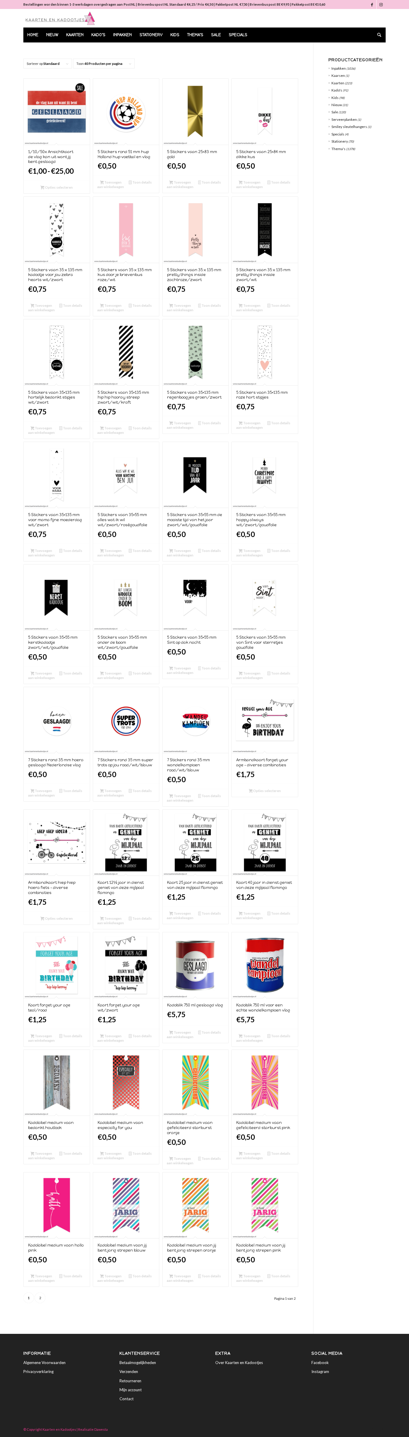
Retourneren (130, 1380)
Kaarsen (338, 75)
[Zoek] (377, 35)
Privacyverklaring (38, 1371)
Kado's (336, 90)
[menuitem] (32, 35)
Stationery (339, 141)
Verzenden (128, 1371)
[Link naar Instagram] (381, 4)
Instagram (320, 1371)
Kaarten (337, 83)
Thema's (338, 149)
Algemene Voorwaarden (44, 1362)
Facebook (320, 1362)
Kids (335, 97)
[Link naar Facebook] (372, 4)
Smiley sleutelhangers (349, 126)
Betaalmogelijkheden (137, 1362)
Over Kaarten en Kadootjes (239, 1362)
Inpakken (338, 68)
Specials (337, 134)
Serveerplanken (344, 119)
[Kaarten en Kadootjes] (60, 18)
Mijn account (130, 1389)
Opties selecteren (58, 187)
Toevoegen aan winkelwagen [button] (110, 184)
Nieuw (336, 105)
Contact (126, 1398)
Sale (334, 112)
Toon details (142, 182)
